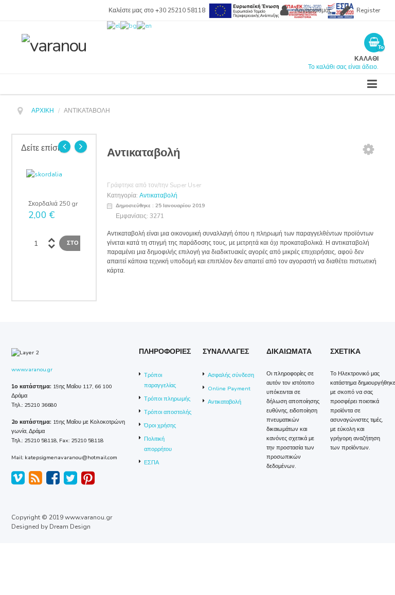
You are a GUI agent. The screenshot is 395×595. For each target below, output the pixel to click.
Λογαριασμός (313, 10)
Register (368, 10)
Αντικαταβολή (158, 195)
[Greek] (113, 25)
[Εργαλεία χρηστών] (368, 149)
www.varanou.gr (31, 369)
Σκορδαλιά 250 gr (53, 203)
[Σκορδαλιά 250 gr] (44, 174)
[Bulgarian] (128, 25)
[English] (144, 25)
